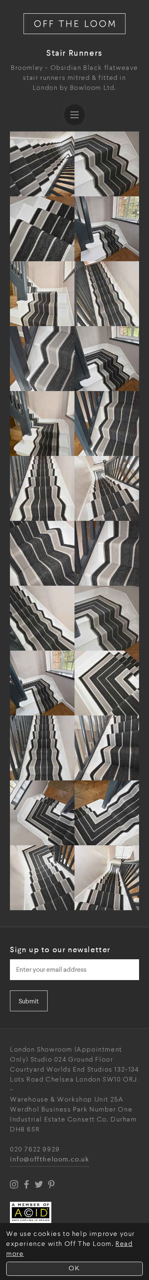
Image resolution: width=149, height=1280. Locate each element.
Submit (29, 1001)
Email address (33, 956)
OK (74, 1269)
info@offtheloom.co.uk (49, 1159)
